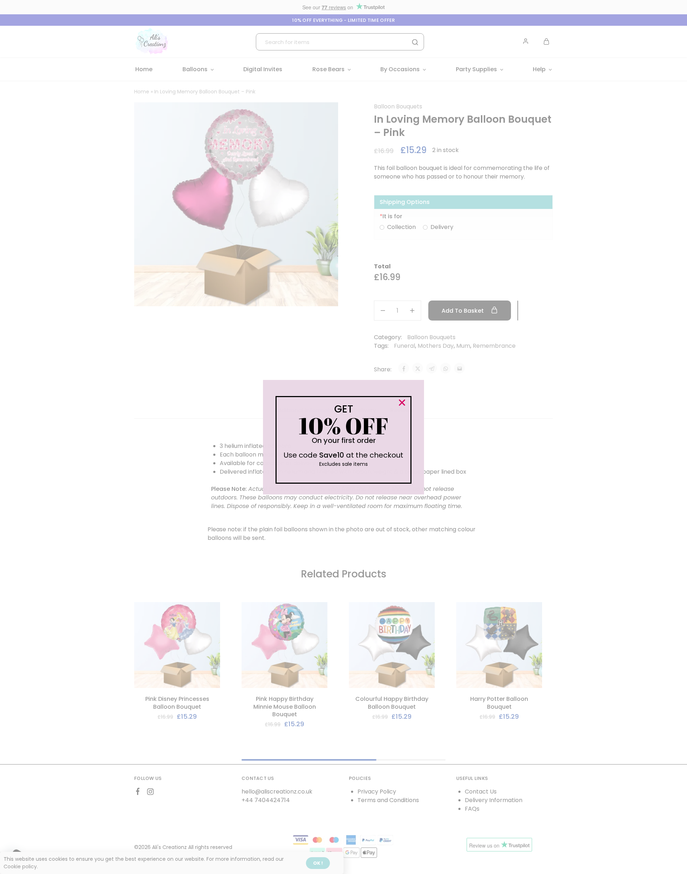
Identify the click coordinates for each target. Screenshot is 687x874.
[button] (402, 402)
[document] (343, 437)
